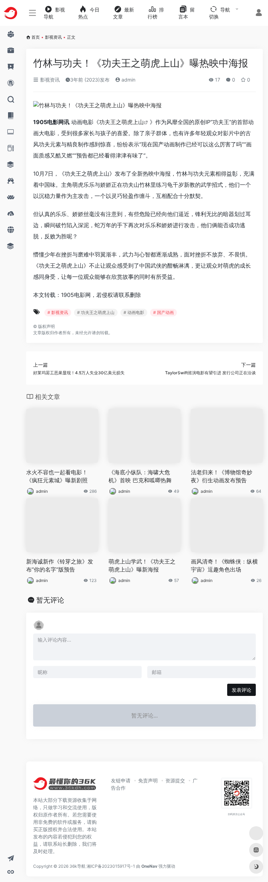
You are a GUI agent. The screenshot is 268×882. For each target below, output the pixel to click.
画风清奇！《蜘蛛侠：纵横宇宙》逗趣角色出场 (224, 565)
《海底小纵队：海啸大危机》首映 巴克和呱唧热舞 (140, 476)
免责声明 (148, 780)
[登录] (258, 13)
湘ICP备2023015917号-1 (111, 866)
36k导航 (77, 866)
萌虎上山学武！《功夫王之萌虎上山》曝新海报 (142, 565)
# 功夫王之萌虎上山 (95, 312)
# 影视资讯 (57, 312)
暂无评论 (50, 600)
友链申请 (121, 780)
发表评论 (241, 690)
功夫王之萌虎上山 (121, 121)
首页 (35, 37)
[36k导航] (64, 785)
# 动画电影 (134, 312)
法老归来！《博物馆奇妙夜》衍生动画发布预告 (221, 476)
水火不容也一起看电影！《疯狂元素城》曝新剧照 (57, 476)
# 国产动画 (163, 312)
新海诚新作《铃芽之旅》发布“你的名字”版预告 (59, 565)
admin (127, 80)
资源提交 (175, 780)
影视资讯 (53, 37)
